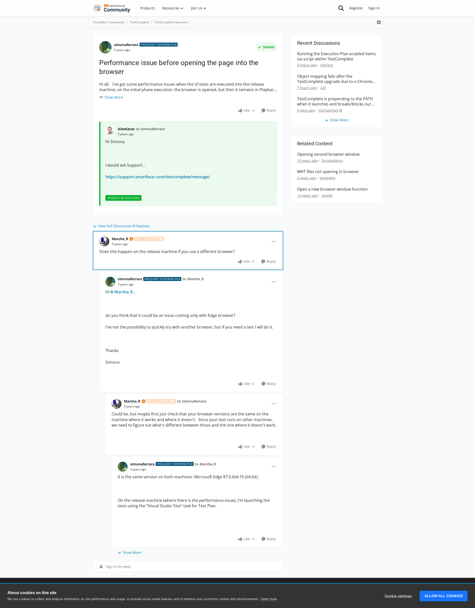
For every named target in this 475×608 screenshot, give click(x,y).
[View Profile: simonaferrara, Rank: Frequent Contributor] (105, 47)
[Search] (341, 8)
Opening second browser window (328, 154)
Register (356, 8)
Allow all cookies (444, 596)
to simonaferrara (150, 129)
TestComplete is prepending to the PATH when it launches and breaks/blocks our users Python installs (335, 101)
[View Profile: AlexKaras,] (110, 131)
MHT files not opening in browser (328, 171)
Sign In (374, 8)
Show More (113, 97)
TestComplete (139, 22)
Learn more (269, 599)
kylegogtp (327, 178)
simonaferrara (126, 44)
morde (327, 195)
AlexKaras (126, 129)
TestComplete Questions (172, 22)
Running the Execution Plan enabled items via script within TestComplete (336, 56)
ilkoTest (326, 65)
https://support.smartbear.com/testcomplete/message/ (157, 176)
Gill (323, 87)
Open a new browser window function (332, 189)
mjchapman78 (330, 110)
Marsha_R (120, 238)
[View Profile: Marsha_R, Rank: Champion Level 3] (104, 241)
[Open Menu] (378, 22)
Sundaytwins (332, 160)
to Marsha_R (193, 279)
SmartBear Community (108, 22)
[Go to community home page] (111, 8)
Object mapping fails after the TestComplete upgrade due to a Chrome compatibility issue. (334, 79)
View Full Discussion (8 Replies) (123, 226)
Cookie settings (398, 596)
